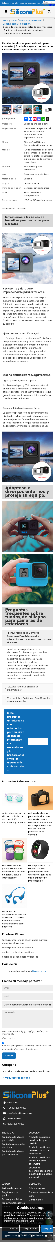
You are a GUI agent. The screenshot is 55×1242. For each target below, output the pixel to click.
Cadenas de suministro (41, 1192)
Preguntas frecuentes (13, 1203)
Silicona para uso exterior (16, 23)
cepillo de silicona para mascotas (20, 956)
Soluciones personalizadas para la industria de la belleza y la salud (41, 1172)
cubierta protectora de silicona (18, 952)
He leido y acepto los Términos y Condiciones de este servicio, (26, 1047)
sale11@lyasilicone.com (19, 1113)
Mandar (9, 1055)
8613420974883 (15, 1123)
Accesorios (10, 1038)
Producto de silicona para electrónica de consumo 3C (39, 1150)
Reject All (13, 1228)
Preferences (38, 1235)
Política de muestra (12, 1188)
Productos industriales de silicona (13, 1146)
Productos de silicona (30, 20)
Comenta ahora (39, 971)
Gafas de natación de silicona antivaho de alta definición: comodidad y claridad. (14, 818)
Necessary (12, 1235)
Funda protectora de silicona (17, 947)
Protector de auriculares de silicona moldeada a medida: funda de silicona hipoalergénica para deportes (14, 919)
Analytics (25, 1235)
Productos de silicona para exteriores (13, 1153)
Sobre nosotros (37, 1188)
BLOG (31, 1196)
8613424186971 (15, 1118)
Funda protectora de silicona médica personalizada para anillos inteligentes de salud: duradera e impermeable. (39, 873)
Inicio (5, 20)
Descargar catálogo (12, 1199)
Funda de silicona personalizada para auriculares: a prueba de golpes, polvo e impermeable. (13, 871)
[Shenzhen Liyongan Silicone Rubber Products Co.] (27, 11)
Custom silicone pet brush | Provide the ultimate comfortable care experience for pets (37, 133)
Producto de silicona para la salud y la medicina (39, 1140)
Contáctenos (36, 1199)
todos (14, 20)
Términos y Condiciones (26, 1049)
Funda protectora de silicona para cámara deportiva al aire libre (25, 941)
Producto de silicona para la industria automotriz (39, 1160)
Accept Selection (30, 1228)
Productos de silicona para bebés (13, 1139)
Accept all (47, 1228)
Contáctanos (37, 741)
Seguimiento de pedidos (10, 1194)
